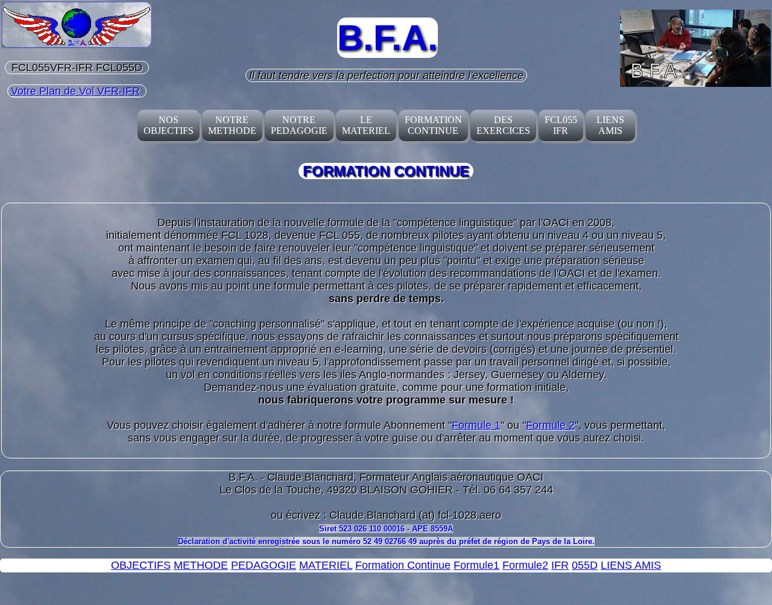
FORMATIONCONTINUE (433, 125)
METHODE (201, 565)
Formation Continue (403, 565)
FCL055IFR (561, 125)
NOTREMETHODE (232, 125)
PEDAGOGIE (263, 565)
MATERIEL (325, 565)
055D (585, 565)
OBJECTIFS (141, 565)
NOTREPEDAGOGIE (299, 125)
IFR (560, 565)
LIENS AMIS (610, 125)
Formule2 (525, 565)
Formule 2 (550, 425)
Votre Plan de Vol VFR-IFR (75, 91)
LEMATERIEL (366, 125)
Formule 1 (476, 425)
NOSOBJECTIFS (169, 125)
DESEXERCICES (503, 125)
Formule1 (476, 565)
